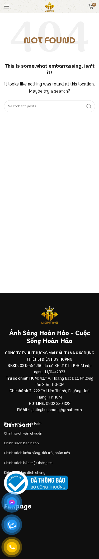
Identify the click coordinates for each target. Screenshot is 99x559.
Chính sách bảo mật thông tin (28, 463)
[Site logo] (49, 6)
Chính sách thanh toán (22, 424)
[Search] (89, 106)
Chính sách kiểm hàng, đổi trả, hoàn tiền (37, 453)
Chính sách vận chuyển (23, 434)
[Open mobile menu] (6, 6)
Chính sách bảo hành (21, 443)
